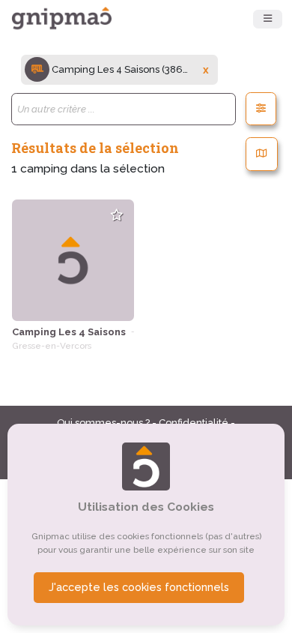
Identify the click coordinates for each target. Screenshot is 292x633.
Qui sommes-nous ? (104, 422)
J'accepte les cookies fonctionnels (139, 587)
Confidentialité (195, 422)
